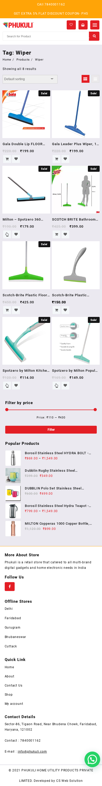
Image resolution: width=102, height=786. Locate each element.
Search (94, 36)
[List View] (95, 79)
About (9, 676)
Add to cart (7, 159)
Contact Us (13, 685)
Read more (7, 234)
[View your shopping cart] (83, 24)
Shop (9, 694)
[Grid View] (85, 79)
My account (14, 704)
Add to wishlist (16, 159)
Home (9, 667)
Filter (51, 430)
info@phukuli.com (32, 751)
